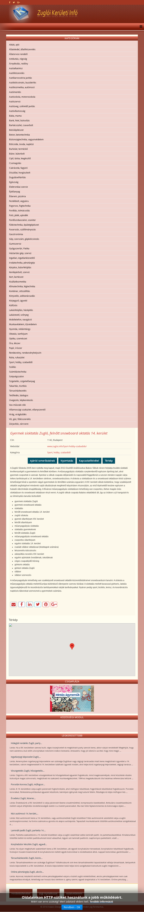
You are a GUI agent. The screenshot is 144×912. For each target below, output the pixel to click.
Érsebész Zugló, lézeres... (23, 798)
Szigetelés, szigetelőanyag (22, 381)
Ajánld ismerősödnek (42, 460)
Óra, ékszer (14, 343)
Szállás (12, 367)
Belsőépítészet (16, 130)
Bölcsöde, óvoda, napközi (21, 144)
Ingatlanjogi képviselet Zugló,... (26, 756)
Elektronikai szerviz (18, 186)
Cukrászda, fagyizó (18, 167)
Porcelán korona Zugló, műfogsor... (28, 784)
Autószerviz (15, 101)
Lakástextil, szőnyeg (19, 314)
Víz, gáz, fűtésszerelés (20, 419)
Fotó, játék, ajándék (18, 215)
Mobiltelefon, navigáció (20, 319)
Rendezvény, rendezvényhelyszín (25, 352)
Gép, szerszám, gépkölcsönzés (24, 239)
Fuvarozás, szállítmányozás (22, 229)
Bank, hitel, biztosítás (19, 120)
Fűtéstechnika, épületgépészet (24, 224)
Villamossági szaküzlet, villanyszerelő (27, 409)
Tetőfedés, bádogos (18, 395)
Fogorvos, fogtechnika (20, 205)
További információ (101, 901)
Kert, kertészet (16, 276)
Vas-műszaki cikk (17, 404)
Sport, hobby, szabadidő (20, 362)
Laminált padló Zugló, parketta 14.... (28, 830)
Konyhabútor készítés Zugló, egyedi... (29, 844)
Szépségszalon (16, 376)
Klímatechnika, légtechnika (22, 286)
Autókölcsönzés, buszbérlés (22, 82)
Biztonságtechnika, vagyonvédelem (26, 139)
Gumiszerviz (15, 243)
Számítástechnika (17, 371)
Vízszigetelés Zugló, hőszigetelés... (27, 770)
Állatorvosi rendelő (18, 54)
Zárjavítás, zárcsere (18, 423)
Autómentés (15, 92)
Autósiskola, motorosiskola (22, 96)
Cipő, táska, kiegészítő (20, 158)
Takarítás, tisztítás (18, 385)
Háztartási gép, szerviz (20, 253)
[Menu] (140, 27)
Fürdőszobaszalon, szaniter (22, 220)
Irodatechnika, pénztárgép (22, 262)
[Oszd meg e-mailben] (13, 604)
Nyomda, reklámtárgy (19, 329)
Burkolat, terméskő (18, 148)
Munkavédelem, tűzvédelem (23, 324)
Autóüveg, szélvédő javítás (22, 106)
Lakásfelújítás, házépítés (21, 310)
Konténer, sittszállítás (19, 291)
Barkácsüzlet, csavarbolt (21, 125)
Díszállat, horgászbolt (19, 172)
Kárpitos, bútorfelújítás (20, 267)
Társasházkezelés (18, 390)
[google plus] (18, 2)
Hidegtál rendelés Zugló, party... (26, 743)
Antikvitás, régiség (18, 58)
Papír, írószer (15, 348)
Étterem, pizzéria (17, 196)
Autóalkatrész (16, 68)
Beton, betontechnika (19, 134)
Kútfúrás (13, 305)
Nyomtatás (67, 460)
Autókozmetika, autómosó (22, 87)
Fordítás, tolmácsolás (19, 210)
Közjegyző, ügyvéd (18, 300)
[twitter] (14, 2)
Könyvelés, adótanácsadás (22, 295)
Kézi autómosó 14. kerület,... (24, 813)
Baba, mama (15, 115)
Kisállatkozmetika (17, 281)
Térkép (109, 460)
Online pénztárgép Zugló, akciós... (27, 871)
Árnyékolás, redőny (18, 63)
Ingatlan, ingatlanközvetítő (22, 257)
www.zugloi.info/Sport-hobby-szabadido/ (67, 446)
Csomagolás (15, 163)
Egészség (13, 182)
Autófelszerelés (16, 73)
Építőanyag (14, 191)
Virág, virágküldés (18, 414)
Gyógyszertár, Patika (19, 248)
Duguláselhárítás (17, 177)
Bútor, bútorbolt (17, 153)
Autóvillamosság (17, 111)
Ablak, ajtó (14, 44)
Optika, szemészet (18, 338)
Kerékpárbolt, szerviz (19, 272)
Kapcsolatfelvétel (89, 460)
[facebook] (9, 2)
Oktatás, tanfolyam (18, 333)
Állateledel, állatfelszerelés (22, 49)
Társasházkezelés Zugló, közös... (26, 858)
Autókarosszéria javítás (20, 77)
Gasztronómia (16, 234)
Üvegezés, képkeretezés (21, 400)
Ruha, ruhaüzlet (16, 357)
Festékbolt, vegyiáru (19, 201)
